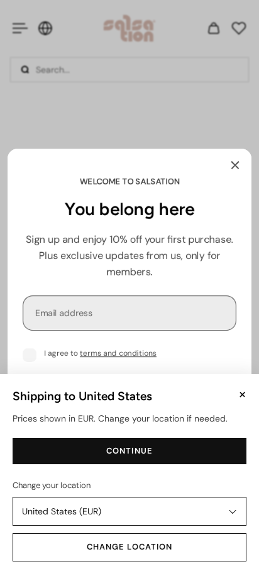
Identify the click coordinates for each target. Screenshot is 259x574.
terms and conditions (118, 353)
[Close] (235, 165)
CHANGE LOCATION (129, 546)
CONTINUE (129, 450)
